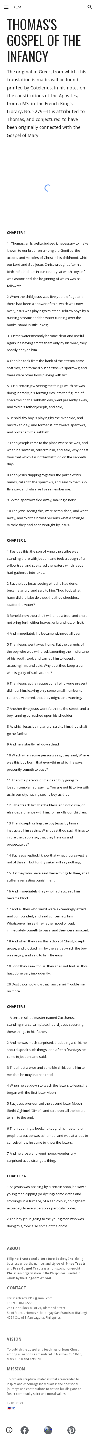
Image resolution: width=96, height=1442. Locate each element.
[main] (48, 77)
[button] (6, 7)
